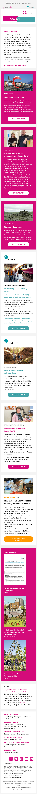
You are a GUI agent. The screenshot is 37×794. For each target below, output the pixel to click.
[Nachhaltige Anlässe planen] (15, 584)
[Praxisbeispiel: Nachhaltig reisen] (18, 281)
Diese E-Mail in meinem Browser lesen (18, 3)
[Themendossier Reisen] (18, 90)
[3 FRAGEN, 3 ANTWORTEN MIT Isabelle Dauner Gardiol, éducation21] (18, 421)
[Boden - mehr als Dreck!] (15, 669)
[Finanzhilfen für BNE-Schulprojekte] (18, 362)
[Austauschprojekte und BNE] (18, 146)
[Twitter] (16, 759)
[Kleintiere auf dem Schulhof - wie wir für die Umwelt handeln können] (15, 625)
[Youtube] (26, 759)
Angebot (22, 703)
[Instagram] (31, 759)
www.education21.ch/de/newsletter (13, 773)
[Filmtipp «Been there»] (18, 219)
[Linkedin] (21, 759)
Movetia (20, 177)
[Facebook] (11, 759)
